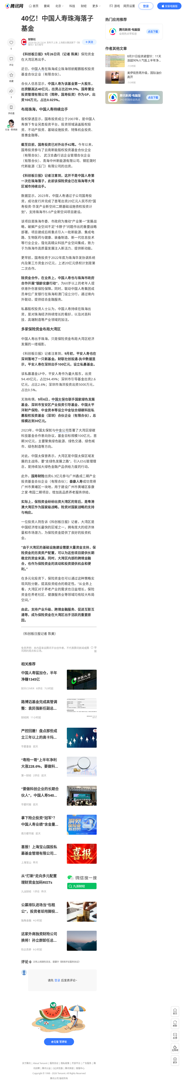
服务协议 (54, 1063)
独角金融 (26, 920)
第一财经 (26, 775)
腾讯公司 (54, 1078)
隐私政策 (65, 1063)
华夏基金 (26, 746)
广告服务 (87, 1063)
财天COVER (27, 688)
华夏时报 (26, 804)
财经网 (25, 717)
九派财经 (26, 891)
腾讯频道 (69, 1068)
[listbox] (59, 806)
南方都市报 (27, 833)
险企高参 (26, 949)
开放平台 (76, 1063)
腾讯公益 (46, 1068)
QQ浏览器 (58, 1068)
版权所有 (63, 1078)
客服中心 (80, 1068)
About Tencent (40, 1063)
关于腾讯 (26, 1063)
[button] (153, 31)
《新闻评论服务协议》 (69, 961)
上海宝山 (26, 862)
